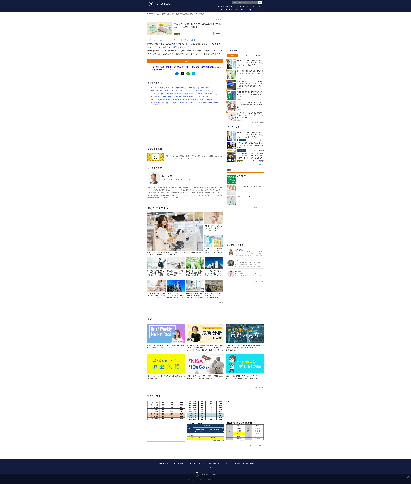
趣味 (249, 10)
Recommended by (214, 303)
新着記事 (220, 6)
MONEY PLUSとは (163, 463)
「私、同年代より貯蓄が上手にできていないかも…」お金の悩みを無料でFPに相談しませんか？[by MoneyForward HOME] (186, 68)
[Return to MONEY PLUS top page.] (159, 4)
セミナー (241, 6)
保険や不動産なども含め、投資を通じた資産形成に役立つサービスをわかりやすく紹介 (184, 102)
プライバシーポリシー (200, 463)
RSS (243, 463)
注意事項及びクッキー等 (216, 463)
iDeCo (169, 40)
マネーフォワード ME (205, 467)
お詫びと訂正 (250, 463)
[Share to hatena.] (193, 73)
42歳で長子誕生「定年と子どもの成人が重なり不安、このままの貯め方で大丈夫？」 (183, 90)
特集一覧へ (258, 207)
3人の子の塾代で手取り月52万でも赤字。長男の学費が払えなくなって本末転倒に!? (183, 99)
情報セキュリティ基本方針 (184, 463)
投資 (175, 40)
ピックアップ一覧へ (255, 164)
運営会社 (172, 463)
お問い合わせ (229, 463)
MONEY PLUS (151, 14)
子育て (162, 40)
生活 (221, 10)
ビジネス (229, 10)
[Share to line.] (188, 73)
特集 (232, 6)
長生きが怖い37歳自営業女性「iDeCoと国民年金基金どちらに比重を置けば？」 (181, 96)
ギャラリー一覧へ (256, 445)
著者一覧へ (258, 281)
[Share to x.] (182, 73)
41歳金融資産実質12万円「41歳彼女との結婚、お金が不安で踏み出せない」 (180, 87)
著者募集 (237, 463)
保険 (149, 40)
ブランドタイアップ (254, 6)
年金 (180, 40)
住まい (243, 10)
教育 (155, 40)
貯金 (186, 40)
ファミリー (257, 10)
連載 (226, 6)
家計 (192, 40)
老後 (236, 10)
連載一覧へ (258, 387)
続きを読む (185, 61)
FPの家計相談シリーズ (179, 47)
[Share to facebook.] (177, 73)
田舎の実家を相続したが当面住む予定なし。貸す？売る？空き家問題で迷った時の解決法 (185, 93)
